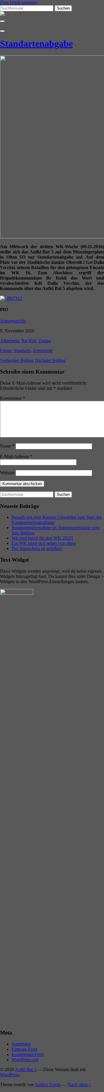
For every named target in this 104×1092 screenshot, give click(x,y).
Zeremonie (43, 350)
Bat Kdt (28, 340)
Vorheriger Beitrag (17, 360)
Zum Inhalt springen (18, 2)
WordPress (10, 1074)
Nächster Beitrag (50, 360)
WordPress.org (25, 1059)
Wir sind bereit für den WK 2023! (42, 538)
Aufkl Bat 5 (25, 1069)
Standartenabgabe (36, 43)
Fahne (5, 350)
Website (7, 472)
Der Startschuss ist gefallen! (37, 548)
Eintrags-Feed (24, 1049)
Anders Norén (48, 1084)
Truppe (44, 340)
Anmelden (21, 1043)
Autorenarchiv (13, 320)
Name (7, 446)
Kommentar (12, 398)
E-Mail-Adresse (16, 456)
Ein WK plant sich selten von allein (44, 543)
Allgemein (9, 340)
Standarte (22, 350)
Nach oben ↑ (79, 1084)
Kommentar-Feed (28, 1054)
